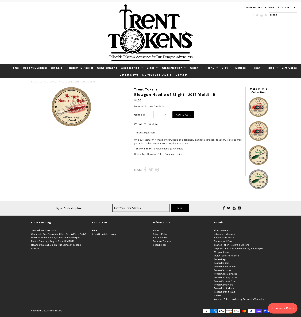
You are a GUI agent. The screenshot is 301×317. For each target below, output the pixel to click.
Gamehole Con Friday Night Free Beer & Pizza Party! (58, 234)
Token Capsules (222, 270)
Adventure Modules (224, 234)
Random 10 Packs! (80, 67)
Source (240, 67)
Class (151, 67)
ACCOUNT (270, 7)
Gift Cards (289, 67)
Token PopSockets (224, 288)
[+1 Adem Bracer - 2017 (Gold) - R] (258, 139)
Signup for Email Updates (69, 208)
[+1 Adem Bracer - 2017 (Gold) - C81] (258, 115)
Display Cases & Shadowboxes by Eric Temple (238, 248)
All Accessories (222, 230)
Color (194, 67)
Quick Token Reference (226, 255)
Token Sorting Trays (224, 291)
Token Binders (221, 262)
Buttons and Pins (223, 241)
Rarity (210, 67)
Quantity (139, 114)
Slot (225, 67)
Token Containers (223, 284)
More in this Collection (258, 90)
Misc (271, 67)
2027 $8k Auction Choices (44, 230)
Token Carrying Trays (225, 281)
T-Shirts (218, 295)
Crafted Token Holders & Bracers (231, 244)
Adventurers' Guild (224, 237)
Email (95, 230)
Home (14, 67)
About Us (158, 230)
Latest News (129, 74)
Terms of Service (162, 241)
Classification (172, 67)
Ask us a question (145, 132)
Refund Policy (160, 237)
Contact (181, 74)
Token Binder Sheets (225, 266)
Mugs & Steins (221, 252)
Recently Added (35, 67)
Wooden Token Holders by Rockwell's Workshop (239, 299)
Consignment (107, 67)
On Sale (57, 67)
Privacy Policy (160, 234)
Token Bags (220, 259)
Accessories (130, 67)
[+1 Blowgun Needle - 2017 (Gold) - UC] (258, 164)
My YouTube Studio (156, 74)
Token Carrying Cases (225, 277)
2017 (42, 81)
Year (256, 67)
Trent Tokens (55, 310)
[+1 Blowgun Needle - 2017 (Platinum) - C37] (258, 188)
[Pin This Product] (157, 170)
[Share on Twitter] (151, 170)
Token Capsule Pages (225, 273)
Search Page (160, 244)
